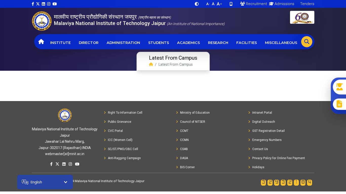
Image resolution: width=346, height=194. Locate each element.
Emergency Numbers (267, 140)
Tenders (306, 4)
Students (158, 42)
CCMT (184, 131)
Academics (188, 42)
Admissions (284, 4)
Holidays (258, 167)
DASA (184, 158)
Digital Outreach (263, 122)
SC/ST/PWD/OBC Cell (123, 149)
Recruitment (256, 4)
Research (218, 42)
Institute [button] (60, 42)
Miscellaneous (281, 42)
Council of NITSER (192, 122)
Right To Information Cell (125, 112)
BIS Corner (187, 167)
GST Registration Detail (268, 131)
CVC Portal (115, 131)
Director (89, 42)
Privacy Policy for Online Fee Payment (278, 158)
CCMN (184, 140)
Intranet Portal (262, 112)
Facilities (246, 42)
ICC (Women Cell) (120, 140)
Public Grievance (119, 122)
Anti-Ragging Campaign (124, 158)
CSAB (184, 149)
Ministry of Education (195, 112)
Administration (123, 42)
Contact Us (260, 149)
